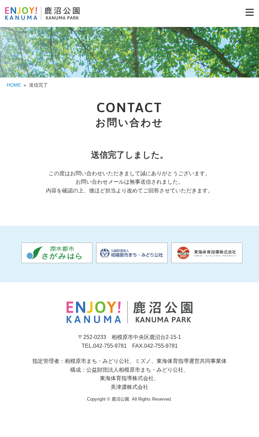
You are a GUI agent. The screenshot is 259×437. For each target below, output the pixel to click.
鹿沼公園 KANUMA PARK (42, 13)
